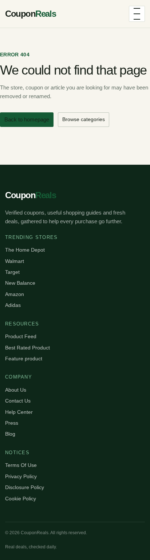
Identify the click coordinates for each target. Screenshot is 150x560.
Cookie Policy (20, 498)
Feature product (23, 358)
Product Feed (20, 336)
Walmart (14, 261)
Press (11, 423)
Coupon (30, 14)
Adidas (13, 305)
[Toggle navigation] (137, 14)
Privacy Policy (21, 476)
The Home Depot (25, 250)
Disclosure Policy (24, 487)
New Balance (20, 283)
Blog (10, 434)
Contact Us (18, 401)
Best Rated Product (27, 348)
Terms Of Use (21, 465)
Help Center (19, 412)
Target (12, 272)
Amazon (14, 294)
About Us (15, 390)
